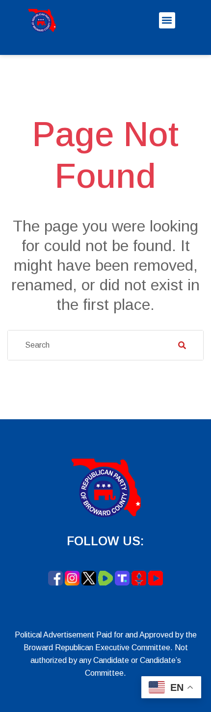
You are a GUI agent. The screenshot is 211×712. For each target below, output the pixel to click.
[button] (167, 20)
